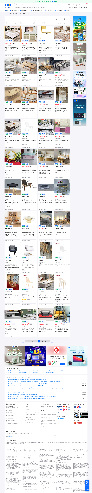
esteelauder (14, 442)
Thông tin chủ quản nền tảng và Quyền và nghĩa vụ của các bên (48, 426)
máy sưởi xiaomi (82, 487)
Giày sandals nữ (29, 470)
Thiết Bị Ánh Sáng (81, 473)
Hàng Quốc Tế (59, 449)
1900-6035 (11, 406)
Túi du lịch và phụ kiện (46, 450)
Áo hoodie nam (28, 461)
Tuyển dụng (27, 409)
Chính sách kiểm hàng (10, 415)
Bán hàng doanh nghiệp (29, 420)
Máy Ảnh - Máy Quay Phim (79, 471)
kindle (59, 442)
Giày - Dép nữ (25, 467)
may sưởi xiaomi (79, 485)
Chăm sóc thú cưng (43, 482)
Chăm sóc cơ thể (11, 480)
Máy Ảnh (83, 478)
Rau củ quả (10, 462)
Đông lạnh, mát (14, 463)
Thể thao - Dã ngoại (62, 452)
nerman (62, 442)
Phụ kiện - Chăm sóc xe (61, 482)
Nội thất (45, 474)
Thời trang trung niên (29, 455)
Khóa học (66, 474)
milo (42, 442)
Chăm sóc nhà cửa (12, 468)
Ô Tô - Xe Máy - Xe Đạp (61, 481)
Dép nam (28, 477)
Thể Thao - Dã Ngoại (78, 457)
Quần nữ (30, 450)
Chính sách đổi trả (9, 417)
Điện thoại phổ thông (12, 473)
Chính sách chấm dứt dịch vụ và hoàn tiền (48, 424)
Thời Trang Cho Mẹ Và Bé (10, 450)
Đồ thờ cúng (44, 477)
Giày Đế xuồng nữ (30, 472)
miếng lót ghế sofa (23, 372)
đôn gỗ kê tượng (50, 372)
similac (79, 442)
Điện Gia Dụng (9, 488)
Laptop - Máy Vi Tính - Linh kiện (47, 463)
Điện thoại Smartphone (10, 472)
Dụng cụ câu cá (79, 463)
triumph (51, 442)
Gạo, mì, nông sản (11, 464)
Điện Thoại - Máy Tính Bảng (12, 471)
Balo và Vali (42, 449)
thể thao (43, 7)
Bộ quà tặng (45, 488)
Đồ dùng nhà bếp (9, 489)
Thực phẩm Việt (16, 462)
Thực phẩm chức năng (12, 479)
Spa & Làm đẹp (65, 475)
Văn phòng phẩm (66, 488)
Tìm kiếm (60, 4)
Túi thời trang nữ (26, 481)
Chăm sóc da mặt (9, 478)
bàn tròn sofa (9, 372)
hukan (15, 443)
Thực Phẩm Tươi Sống (11, 459)
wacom (66, 442)
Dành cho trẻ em (11, 466)
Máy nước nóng (81, 454)
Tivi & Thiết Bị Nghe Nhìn (63, 459)
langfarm (11, 443)
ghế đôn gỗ (8, 370)
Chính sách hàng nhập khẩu (11, 420)
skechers (45, 442)
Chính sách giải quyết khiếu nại (31, 414)
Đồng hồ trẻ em (52, 461)
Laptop (50, 468)
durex (32, 442)
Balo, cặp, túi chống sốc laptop (47, 451)
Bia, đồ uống (9, 465)
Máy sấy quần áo (79, 455)
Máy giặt (77, 452)
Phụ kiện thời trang (43, 454)
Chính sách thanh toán (45, 417)
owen (26, 442)
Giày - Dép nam (26, 474)
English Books (63, 489)
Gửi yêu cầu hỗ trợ (9, 410)
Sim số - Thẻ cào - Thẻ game (66, 478)
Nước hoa (10, 484)
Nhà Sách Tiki (59, 487)
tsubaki (22, 443)
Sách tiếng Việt (59, 488)
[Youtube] (78, 407)
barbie (23, 442)
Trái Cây (7, 461)
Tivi (76, 454)
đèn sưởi (79, 482)
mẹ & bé (26, 7)
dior (10, 442)
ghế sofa (75, 370)
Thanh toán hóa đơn (60, 474)
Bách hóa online (62, 456)
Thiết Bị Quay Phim (80, 477)
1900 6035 (11, 436)
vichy (18, 443)
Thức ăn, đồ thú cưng (12, 467)
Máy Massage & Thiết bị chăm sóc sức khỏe (13, 481)
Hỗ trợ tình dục (15, 484)
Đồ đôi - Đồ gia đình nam (31, 462)
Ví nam (23, 488)
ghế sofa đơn (36, 370)
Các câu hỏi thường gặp (10, 408)
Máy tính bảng (11, 474)
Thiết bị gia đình (16, 489)
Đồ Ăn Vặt (44, 485)
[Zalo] (80, 407)
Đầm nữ (26, 450)
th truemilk (19, 442)
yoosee (73, 442)
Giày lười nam (25, 476)
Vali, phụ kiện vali (51, 451)
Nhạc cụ (48, 477)
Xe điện (67, 482)
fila (20, 443)
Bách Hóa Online (43, 481)
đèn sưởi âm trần (79, 490)
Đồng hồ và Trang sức (44, 459)
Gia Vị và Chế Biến (45, 484)
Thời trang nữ (25, 449)
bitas (86, 442)
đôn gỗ (20, 370)
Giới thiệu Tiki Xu (28, 417)
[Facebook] (75, 407)
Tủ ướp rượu (85, 455)
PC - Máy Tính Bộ (44, 468)
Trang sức (41, 460)
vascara (7, 442)
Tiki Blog (26, 407)
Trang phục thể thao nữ (77, 458)
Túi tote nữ (30, 484)
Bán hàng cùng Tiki (45, 407)
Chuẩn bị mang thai (11, 457)
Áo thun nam (24, 458)
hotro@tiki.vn (15, 421)
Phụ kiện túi (34, 484)
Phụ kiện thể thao (81, 461)
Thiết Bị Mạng (46, 467)
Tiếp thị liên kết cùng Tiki (30, 419)
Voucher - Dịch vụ (60, 473)
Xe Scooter (67, 483)
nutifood (55, 442)
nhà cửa (35, 7)
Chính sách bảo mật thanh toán (31, 411)
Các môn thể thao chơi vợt (81, 465)
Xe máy (60, 483)
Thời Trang (67, 450)
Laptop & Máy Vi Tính (65, 457)
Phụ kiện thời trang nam (46, 456)
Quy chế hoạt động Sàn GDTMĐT (47, 406)
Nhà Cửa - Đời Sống (44, 471)
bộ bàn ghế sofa (36, 372)
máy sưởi (75, 482)
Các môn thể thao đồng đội (81, 464)
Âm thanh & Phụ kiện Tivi (78, 450)
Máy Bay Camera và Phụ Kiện (80, 478)
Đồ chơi (17, 450)
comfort (82, 442)
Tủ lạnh (77, 451)
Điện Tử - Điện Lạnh (78, 449)
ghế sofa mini (49, 370)
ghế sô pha (62, 370)
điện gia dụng (17, 7)
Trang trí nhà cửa (42, 472)
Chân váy (31, 452)
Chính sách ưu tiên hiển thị (46, 418)
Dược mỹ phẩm (16, 485)
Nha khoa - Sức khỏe (64, 477)
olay (76, 442)
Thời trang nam (26, 457)
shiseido (7, 443)
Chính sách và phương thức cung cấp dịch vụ (48, 421)
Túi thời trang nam (26, 486)
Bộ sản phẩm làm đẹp (13, 485)
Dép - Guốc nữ (31, 469)
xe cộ (22, 7)
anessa (69, 442)
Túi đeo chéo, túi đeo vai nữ (27, 483)
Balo (40, 450)
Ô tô (63, 483)
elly (39, 442)
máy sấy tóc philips (82, 483)
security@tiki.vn (15, 423)
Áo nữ (23, 450)
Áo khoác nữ (31, 451)
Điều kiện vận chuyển (29, 422)
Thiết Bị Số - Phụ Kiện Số (62, 462)
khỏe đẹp (31, 7)
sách (39, 7)
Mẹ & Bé (63, 455)
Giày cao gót (24, 469)
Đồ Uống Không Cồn (46, 487)
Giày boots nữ (27, 471)
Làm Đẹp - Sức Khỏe (10, 476)
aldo (48, 442)
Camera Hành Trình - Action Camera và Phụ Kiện (80, 474)
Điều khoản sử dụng (28, 415)
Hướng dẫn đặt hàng (9, 412)
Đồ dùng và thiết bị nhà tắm (47, 475)
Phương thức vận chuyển (10, 413)
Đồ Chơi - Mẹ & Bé (10, 449)
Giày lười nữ (32, 471)
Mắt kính (50, 455)
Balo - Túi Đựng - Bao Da (80, 475)
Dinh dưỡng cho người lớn (13, 455)
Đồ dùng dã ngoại (81, 459)
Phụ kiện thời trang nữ (43, 455)
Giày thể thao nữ (83, 466)
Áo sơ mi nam (30, 459)
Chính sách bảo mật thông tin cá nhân (32, 412)
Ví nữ (35, 483)
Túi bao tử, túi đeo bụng (32, 489)
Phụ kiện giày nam (28, 478)
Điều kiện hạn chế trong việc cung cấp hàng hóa (48, 415)
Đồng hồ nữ (46, 460)
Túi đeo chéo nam (29, 488)
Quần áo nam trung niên (29, 464)
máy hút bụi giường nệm (80, 488)
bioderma (36, 442)
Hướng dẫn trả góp (9, 418)
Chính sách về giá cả (45, 413)
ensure (29, 442)
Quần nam (30, 458)
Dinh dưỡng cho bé (11, 454)
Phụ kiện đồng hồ (45, 461)
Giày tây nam (30, 476)
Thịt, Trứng (11, 461)
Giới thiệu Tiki (27, 406)
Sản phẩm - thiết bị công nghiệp (64, 458)
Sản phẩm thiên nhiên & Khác (12, 482)
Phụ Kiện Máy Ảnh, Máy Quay (79, 472)
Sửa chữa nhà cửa (45, 473)
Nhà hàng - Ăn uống (63, 476)
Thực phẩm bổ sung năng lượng (81, 467)
